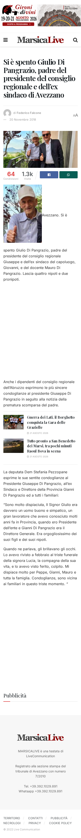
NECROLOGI (11, 823)
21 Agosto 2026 (38, 433)
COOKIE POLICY (60, 823)
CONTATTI (35, 818)
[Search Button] (75, 40)
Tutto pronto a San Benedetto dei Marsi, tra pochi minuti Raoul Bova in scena (51, 446)
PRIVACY (35, 823)
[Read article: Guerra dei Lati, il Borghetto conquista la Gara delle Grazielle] (13, 422)
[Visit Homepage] (40, 39)
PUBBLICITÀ (59, 818)
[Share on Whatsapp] (68, 174)
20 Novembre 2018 (22, 119)
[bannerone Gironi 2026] (40, 15)
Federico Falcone (29, 113)
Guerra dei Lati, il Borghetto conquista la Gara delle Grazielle (51, 422)
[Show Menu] (5, 40)
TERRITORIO (11, 818)
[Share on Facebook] (49, 174)
